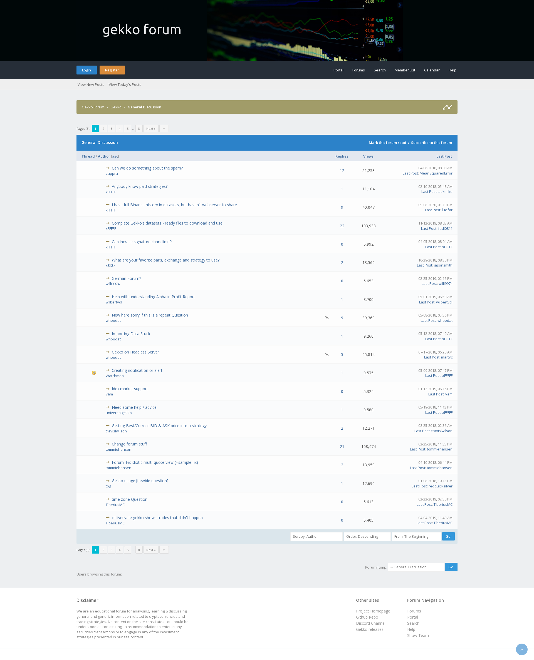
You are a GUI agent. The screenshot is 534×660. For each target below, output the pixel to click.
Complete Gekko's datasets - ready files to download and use (167, 223)
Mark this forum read (387, 142)
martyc (447, 357)
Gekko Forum (93, 106)
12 (342, 170)
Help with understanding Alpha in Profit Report (153, 296)
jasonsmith (443, 265)
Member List (405, 70)
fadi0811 (445, 228)
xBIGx (110, 265)
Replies (341, 156)
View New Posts (91, 84)
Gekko (116, 106)
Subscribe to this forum (431, 142)
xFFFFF (111, 191)
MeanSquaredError (436, 173)
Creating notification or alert (137, 370)
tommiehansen (118, 449)
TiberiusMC (115, 504)
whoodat (113, 320)
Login (86, 70)
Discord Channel (370, 623)
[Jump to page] (164, 128)
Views (368, 156)
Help (452, 70)
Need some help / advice (134, 407)
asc (115, 156)
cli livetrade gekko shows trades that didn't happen (157, 517)
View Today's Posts (125, 84)
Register (112, 70)
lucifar (447, 209)
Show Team (418, 635)
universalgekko (119, 412)
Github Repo (367, 617)
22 (342, 225)
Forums (358, 70)
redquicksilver (441, 486)
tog (108, 486)
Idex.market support (130, 388)
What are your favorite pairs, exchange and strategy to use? (165, 260)
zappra (112, 173)
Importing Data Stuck (131, 333)
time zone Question (129, 499)
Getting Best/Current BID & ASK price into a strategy (159, 425)
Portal (338, 70)
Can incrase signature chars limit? (142, 241)
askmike (445, 191)
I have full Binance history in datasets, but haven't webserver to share (174, 204)
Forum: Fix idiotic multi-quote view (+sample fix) (155, 462)
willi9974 (113, 283)
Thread (88, 156)
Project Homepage (373, 611)
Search (380, 70)
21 (342, 446)
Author (104, 156)
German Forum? (126, 278)
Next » (151, 128)
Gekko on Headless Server (135, 352)
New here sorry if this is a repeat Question (150, 315)
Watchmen (115, 375)
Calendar (432, 70)
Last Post (444, 156)
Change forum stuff (129, 444)
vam (109, 394)
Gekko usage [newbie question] (140, 480)
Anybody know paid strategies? (139, 186)
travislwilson (116, 431)
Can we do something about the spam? (147, 168)
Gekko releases (370, 629)
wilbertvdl (114, 302)
